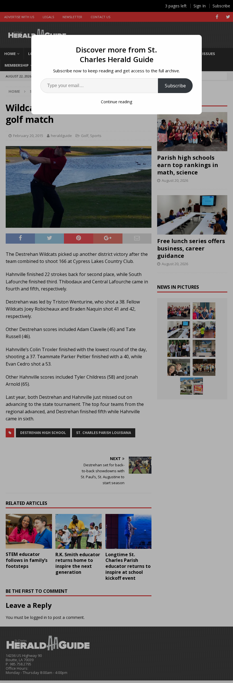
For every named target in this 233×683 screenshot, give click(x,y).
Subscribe (175, 86)
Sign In (200, 6)
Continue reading (116, 101)
